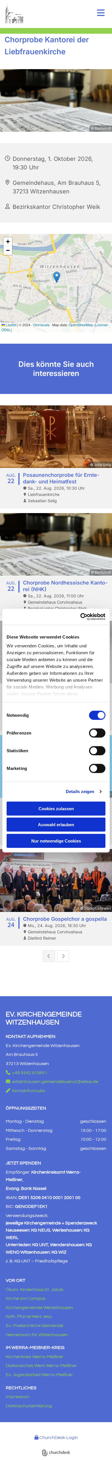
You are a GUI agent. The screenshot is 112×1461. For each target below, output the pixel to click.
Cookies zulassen (56, 808)
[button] (98, 14)
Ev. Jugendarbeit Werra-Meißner (39, 1374)
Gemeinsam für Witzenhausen (37, 1334)
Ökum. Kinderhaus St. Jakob (34, 1289)
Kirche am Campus (25, 1298)
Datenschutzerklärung (29, 1406)
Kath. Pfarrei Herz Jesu (29, 1316)
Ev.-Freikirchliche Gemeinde (34, 1325)
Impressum (17, 1396)
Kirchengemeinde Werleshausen (39, 1307)
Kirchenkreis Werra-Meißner (34, 1356)
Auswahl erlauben (56, 824)
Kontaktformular (26, 1090)
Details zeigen (80, 791)
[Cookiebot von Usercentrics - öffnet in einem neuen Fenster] (80, 617)
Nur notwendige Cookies (56, 840)
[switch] (97, 732)
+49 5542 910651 (26, 1072)
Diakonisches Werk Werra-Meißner (41, 1365)
